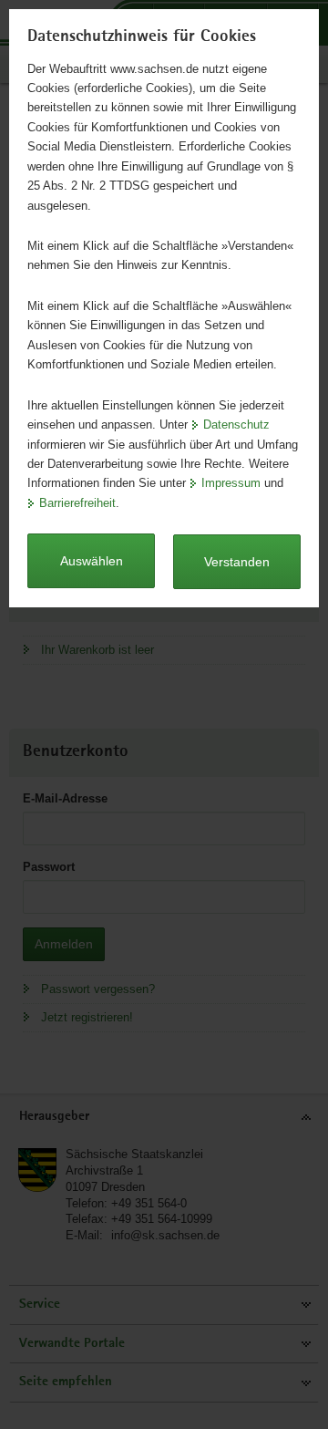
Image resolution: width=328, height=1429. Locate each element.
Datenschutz (236, 424)
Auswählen (91, 561)
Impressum (231, 483)
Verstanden (237, 561)
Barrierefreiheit (77, 503)
